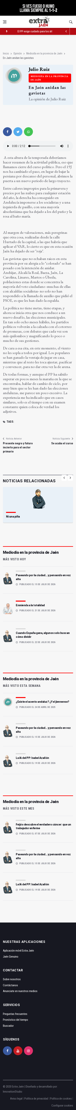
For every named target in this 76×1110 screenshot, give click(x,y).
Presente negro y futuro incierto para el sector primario (18, 447)
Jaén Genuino (10, 956)
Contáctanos (10, 985)
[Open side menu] (4, 22)
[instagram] (28, 1050)
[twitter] (17, 131)
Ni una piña (13, 516)
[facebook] (7, 131)
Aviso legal (16, 1098)
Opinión (17, 53)
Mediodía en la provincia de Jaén (44, 53)
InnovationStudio (12, 1091)
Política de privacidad (36, 1098)
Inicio (6, 53)
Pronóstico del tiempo (15, 1019)
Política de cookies (61, 1098)
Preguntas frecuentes (15, 1014)
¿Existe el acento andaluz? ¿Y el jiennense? (42, 701)
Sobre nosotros (12, 979)
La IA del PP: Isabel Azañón (32, 757)
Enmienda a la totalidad (30, 605)
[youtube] (17, 1050)
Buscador (8, 1025)
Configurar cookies (62, 1105)
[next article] (66, 31)
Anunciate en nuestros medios (20, 991)
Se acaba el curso (62, 443)
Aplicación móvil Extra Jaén (18, 950)
